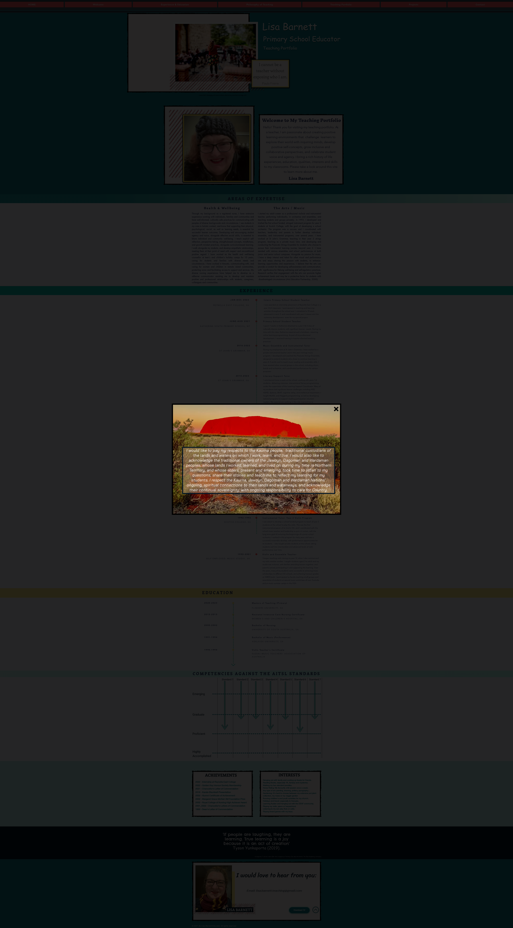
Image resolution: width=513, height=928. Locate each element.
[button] (336, 409)
